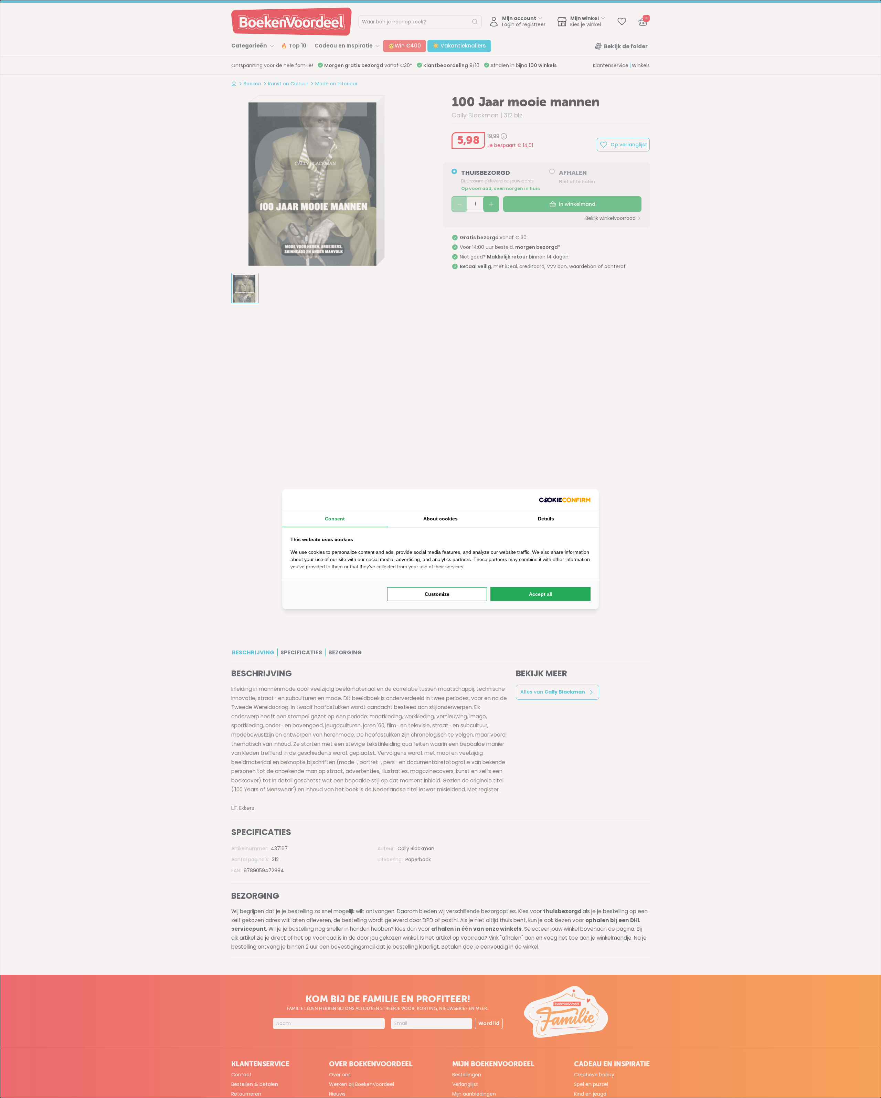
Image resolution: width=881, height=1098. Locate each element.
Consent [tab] (335, 518)
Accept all (540, 594)
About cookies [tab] (440, 518)
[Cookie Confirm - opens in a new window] (565, 500)
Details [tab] (546, 518)
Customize (437, 594)
